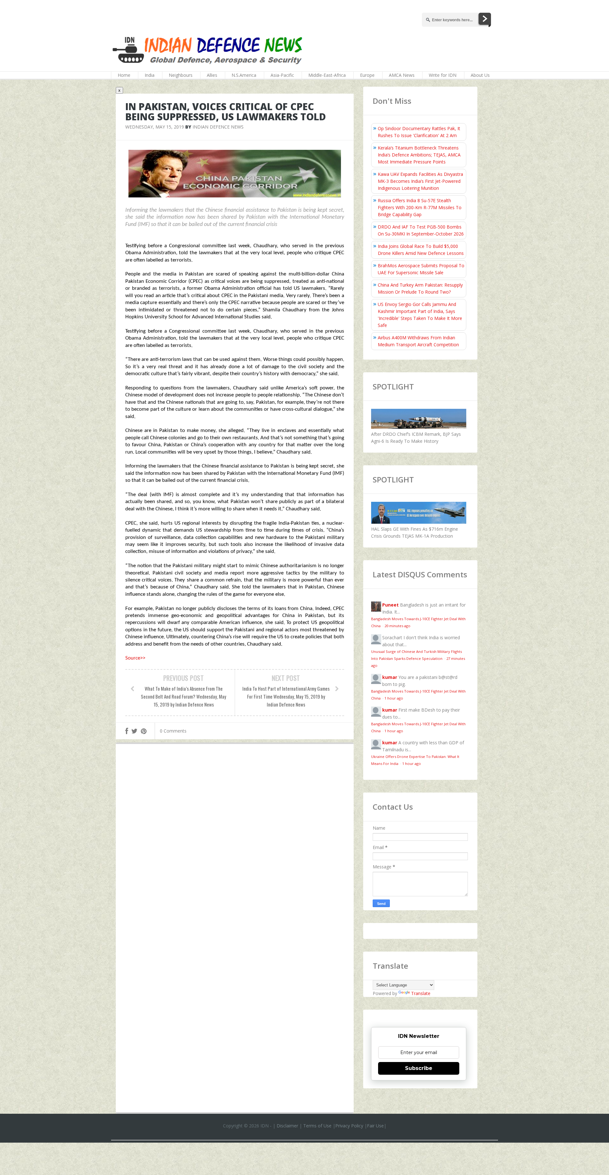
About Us (480, 75)
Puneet (390, 605)
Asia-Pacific (282, 75)
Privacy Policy (349, 1126)
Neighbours (181, 75)
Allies (212, 75)
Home (124, 75)
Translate (420, 993)
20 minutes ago (397, 625)
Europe (367, 75)
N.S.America (244, 75)
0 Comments (173, 731)
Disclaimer (287, 1126)
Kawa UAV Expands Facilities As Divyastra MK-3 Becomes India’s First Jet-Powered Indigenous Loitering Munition (420, 181)
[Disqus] (234, 841)
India (149, 75)
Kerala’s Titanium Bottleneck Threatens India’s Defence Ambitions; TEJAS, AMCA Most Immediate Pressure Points (419, 155)
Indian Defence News (218, 127)
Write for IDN (442, 75)
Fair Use (375, 1126)
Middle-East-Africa (327, 75)
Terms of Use (317, 1126)
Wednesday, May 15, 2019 (154, 127)
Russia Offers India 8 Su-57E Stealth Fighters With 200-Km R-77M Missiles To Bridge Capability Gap (420, 207)
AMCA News (402, 75)
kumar (389, 677)
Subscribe (418, 1068)
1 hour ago (393, 698)
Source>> (135, 658)
